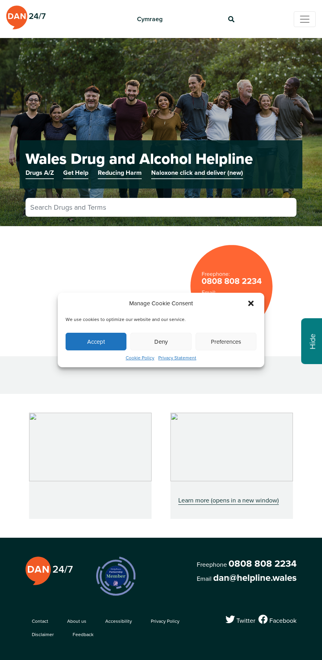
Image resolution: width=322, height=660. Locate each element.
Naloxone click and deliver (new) (197, 172)
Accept (96, 341)
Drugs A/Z (40, 172)
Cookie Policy (140, 357)
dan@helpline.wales (254, 578)
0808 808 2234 (262, 564)
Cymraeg (150, 19)
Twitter (244, 620)
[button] (251, 303)
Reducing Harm (120, 172)
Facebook (281, 620)
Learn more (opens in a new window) (228, 500)
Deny (161, 341)
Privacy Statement (177, 357)
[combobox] (161, 207)
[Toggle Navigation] (305, 19)
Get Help (75, 172)
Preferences (226, 341)
